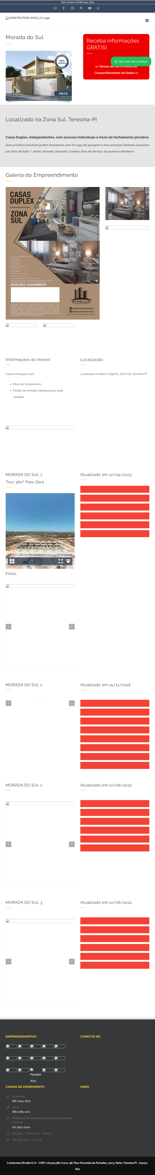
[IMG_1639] (127, 227)
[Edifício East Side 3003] (59, 1050)
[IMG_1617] (59, 324)
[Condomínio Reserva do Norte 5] (47, 1074)
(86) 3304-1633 (86, 2)
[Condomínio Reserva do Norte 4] (59, 1074)
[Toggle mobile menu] (147, 20)
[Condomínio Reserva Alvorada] (35, 1062)
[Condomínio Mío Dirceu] (11, 1050)
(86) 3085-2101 (21, 1111)
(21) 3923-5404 (21, 1127)
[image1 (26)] (21, 324)
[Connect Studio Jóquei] (23, 1050)
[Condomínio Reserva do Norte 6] (11, 1074)
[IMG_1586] (127, 188)
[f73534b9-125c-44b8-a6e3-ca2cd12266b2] (53, 188)
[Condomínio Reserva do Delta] (23, 1062)
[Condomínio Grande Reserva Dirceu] (47, 1062)
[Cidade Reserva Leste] (47, 1050)
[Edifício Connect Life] (35, 1050)
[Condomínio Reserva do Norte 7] (59, 1062)
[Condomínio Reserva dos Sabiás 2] (23, 1074)
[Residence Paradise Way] (35, 1076)
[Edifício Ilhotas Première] (11, 1062)
